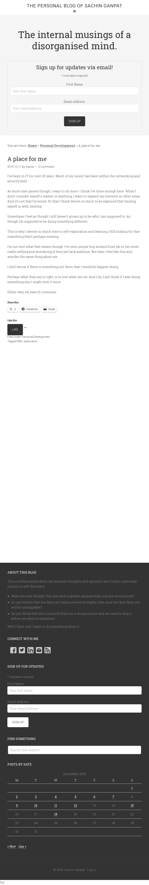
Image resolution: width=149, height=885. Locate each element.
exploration (30, 341)
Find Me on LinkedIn (30, 650)
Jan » (22, 846)
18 (55, 814)
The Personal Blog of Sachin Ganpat (74, 6)
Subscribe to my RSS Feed (47, 650)
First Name (74, 84)
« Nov (11, 846)
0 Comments (46, 166)
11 (55, 805)
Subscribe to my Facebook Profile (13, 650)
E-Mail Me (39, 650)
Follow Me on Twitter (22, 650)
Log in (91, 869)
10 (35, 805)
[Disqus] (74, 404)
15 (132, 805)
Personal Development (35, 336)
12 (75, 805)
